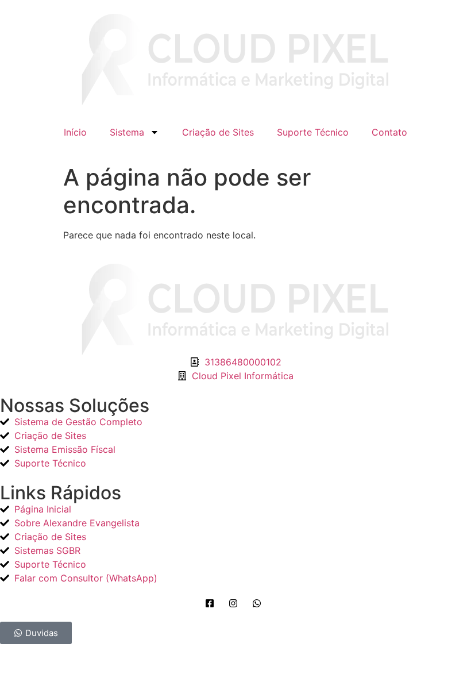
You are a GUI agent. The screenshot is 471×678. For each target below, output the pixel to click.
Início (75, 132)
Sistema (127, 132)
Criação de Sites (218, 132)
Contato (389, 132)
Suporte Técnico (313, 132)
